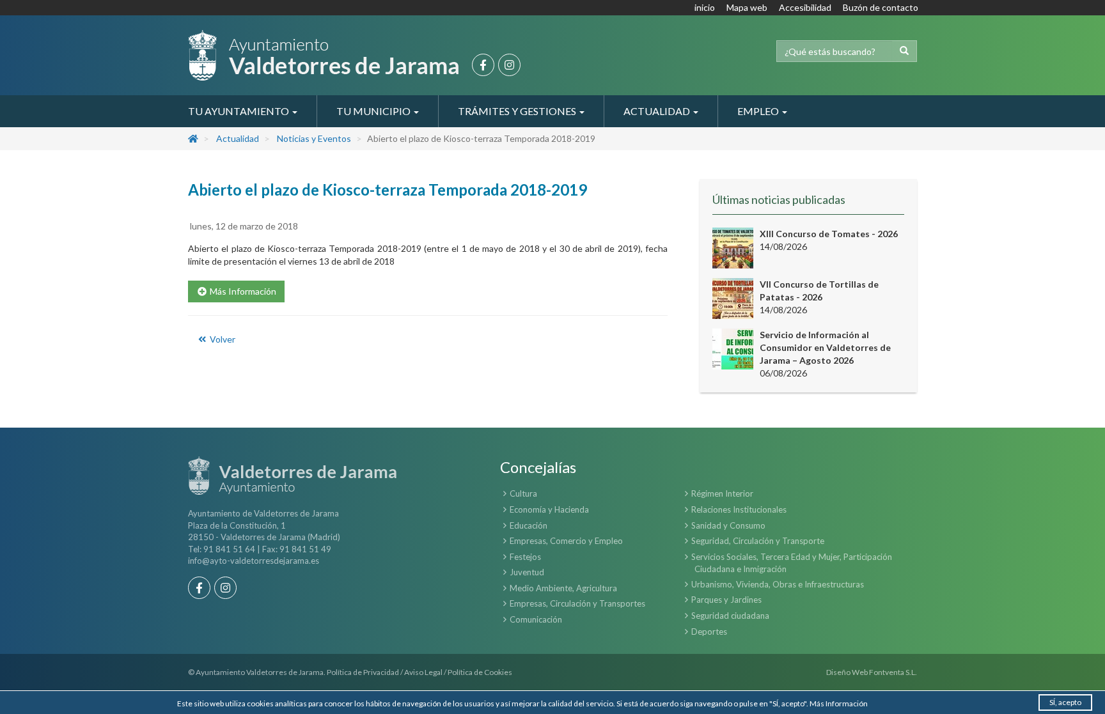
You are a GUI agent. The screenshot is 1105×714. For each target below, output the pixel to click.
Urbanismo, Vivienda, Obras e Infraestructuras (777, 584)
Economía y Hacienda (549, 509)
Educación (528, 525)
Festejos (525, 557)
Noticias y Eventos (314, 138)
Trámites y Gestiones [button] (518, 111)
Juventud (527, 572)
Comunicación (536, 619)
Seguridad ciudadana (730, 615)
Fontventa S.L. (893, 672)
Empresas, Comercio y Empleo (566, 541)
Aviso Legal (423, 672)
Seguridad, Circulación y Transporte (757, 541)
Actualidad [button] (657, 111)
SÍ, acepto (1065, 702)
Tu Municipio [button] (374, 111)
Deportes (709, 631)
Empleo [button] (759, 111)
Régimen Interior (722, 493)
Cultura (523, 493)
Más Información (839, 703)
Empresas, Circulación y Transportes (577, 603)
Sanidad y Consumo (728, 525)
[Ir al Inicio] (323, 55)
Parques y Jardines (726, 599)
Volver (221, 339)
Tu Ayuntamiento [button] (239, 111)
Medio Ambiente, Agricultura (563, 588)
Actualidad (237, 138)
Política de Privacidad (363, 672)
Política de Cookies (480, 672)
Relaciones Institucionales (739, 509)
